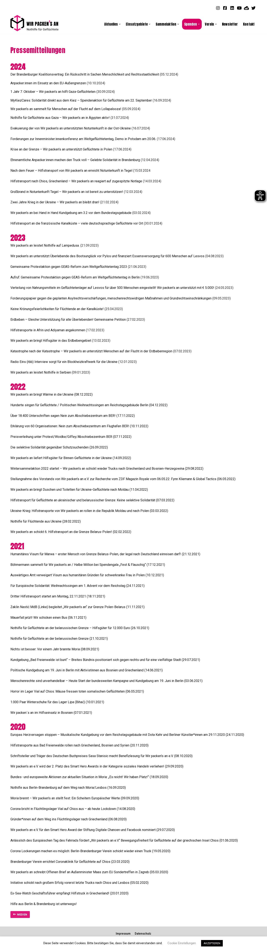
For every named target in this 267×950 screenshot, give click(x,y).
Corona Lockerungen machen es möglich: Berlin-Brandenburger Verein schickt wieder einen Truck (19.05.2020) (90, 851)
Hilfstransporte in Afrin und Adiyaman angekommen (47, 330)
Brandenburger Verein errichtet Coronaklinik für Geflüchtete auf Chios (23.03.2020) (70, 862)
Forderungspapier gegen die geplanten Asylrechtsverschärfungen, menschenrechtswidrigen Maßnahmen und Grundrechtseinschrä (104, 298)
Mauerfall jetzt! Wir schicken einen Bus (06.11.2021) (48, 618)
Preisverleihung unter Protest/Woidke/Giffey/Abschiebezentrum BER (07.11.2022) (70, 437)
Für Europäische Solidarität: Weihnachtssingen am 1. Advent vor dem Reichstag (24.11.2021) (77, 586)
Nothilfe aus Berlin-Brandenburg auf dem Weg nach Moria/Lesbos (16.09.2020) (68, 788)
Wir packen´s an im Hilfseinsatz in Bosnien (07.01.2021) (51, 713)
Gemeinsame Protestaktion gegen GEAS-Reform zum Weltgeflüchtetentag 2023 (68, 267)
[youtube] (239, 8)
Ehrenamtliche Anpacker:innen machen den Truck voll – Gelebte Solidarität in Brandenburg (75, 160)
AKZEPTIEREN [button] (212, 943)
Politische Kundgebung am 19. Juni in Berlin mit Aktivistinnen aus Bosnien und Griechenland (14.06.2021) (86, 670)
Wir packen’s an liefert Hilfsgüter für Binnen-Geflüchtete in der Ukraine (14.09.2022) (70, 458)
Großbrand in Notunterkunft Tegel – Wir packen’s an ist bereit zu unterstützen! (67, 192)
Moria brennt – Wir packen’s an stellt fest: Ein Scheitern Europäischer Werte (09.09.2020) (74, 798)
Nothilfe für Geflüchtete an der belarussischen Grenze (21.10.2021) (59, 639)
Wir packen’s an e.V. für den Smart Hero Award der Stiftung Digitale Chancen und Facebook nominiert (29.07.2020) (92, 830)
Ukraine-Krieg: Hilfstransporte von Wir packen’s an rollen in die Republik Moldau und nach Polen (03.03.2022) (89, 511)
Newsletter (230, 24)
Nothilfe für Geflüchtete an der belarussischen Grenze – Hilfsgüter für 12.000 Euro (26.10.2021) (79, 628)
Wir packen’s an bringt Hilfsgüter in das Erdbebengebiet (51, 341)
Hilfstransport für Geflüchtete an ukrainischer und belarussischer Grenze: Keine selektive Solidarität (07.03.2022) (92, 500)
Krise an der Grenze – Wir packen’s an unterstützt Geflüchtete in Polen (61, 149)
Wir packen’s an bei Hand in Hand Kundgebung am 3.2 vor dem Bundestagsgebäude (70, 213)
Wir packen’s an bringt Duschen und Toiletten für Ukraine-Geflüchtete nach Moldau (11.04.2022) (79, 490)
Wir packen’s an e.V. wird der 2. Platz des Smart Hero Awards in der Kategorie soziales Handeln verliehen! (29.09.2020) (96, 766)
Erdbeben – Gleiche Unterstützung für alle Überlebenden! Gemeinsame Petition (68, 320)
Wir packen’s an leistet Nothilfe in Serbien (41, 372)
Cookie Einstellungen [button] (182, 943)
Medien (22, 914)
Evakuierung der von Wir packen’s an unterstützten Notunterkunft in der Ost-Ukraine (70, 128)
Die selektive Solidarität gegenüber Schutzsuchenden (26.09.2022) (59, 447)
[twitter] (253, 8)
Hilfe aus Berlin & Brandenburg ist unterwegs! (43, 904)
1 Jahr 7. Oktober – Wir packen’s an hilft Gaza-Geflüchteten (53, 92)
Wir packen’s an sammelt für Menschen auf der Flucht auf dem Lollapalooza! (65, 109)
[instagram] (218, 8)
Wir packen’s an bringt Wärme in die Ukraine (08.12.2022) (51, 394)
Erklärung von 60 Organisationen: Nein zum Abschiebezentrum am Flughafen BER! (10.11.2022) (79, 426)
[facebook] (225, 8)
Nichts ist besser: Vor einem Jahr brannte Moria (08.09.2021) (54, 649)
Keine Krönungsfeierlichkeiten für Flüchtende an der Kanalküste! (57, 309)
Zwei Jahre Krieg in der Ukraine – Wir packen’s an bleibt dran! (55, 202)
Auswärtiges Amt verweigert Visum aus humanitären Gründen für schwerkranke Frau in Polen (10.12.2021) (87, 575)
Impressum (123, 933)
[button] (120, 24)
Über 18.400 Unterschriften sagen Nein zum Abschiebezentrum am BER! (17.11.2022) (72, 416)
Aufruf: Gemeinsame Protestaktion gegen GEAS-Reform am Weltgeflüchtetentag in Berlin (75, 277)
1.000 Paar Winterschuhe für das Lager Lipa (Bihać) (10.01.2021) (57, 702)
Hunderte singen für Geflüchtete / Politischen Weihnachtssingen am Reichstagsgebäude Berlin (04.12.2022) (89, 405)
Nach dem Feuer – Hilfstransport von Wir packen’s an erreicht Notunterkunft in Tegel (71, 171)
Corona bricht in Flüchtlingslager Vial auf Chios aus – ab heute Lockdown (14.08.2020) (72, 809)
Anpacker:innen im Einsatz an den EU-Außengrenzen (48, 83)
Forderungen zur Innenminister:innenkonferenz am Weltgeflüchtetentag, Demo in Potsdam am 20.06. (83, 139)
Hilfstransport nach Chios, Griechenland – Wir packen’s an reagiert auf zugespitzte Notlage (76, 181)
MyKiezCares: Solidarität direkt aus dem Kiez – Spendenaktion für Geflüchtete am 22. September (81, 100)
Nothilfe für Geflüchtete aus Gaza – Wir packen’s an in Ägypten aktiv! (60, 118)
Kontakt (248, 24)
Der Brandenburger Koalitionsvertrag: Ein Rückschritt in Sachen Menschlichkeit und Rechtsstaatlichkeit (84, 74)
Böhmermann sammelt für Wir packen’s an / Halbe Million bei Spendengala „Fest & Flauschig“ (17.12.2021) (87, 565)
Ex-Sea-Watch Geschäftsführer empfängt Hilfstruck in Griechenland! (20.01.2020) (69, 893)
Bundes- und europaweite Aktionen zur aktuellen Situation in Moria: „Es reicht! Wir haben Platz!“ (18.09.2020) (89, 777)
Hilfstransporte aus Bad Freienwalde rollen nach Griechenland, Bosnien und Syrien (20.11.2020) (79, 745)
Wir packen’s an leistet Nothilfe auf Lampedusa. (44, 245)
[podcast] (246, 8)
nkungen (205, 298)
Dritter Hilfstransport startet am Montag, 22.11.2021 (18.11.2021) (57, 596)
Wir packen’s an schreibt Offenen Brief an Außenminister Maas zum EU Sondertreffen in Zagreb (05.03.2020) (89, 872)
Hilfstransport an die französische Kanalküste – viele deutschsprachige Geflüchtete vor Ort (77, 223)
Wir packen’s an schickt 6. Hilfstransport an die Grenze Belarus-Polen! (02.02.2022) (70, 532)
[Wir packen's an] (34, 23)
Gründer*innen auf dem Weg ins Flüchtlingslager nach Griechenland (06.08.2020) (68, 819)
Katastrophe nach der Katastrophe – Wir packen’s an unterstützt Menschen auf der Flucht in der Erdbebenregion (91, 351)
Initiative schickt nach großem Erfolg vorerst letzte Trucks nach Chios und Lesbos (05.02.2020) (79, 883)
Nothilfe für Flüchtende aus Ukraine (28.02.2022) (45, 521)
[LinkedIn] (232, 8)
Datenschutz (143, 933)
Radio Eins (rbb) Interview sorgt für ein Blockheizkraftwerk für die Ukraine (64, 362)
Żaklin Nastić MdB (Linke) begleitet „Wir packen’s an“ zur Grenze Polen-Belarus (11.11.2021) (77, 607)
